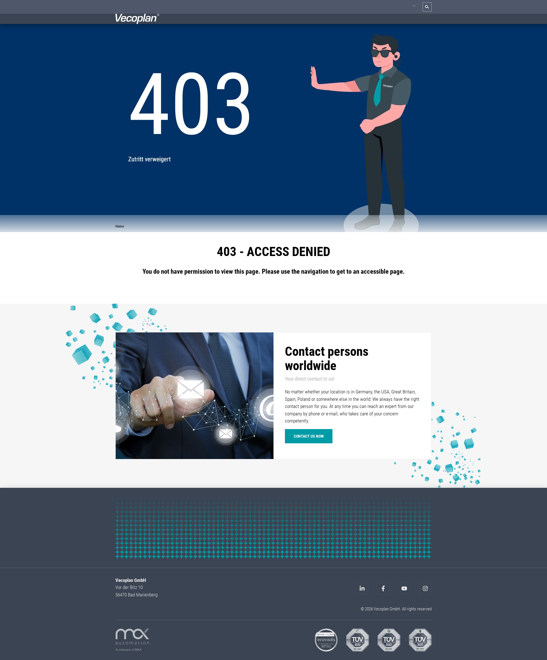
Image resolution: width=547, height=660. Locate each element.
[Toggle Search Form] (427, 6)
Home (119, 226)
